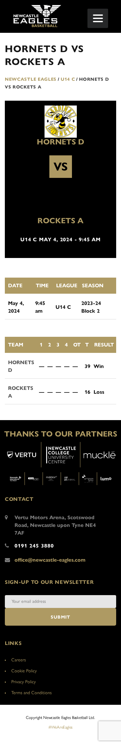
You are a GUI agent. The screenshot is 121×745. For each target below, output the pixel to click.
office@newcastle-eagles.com (50, 560)
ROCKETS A (60, 220)
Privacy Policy (23, 682)
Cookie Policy (24, 671)
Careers (18, 660)
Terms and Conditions (31, 692)
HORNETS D (60, 142)
